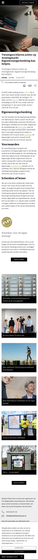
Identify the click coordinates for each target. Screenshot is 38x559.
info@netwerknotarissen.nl (16, 516)
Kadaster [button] (15, 100)
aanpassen (19, 548)
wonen (4, 78)
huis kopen (9, 82)
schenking (22, 82)
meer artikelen (19, 483)
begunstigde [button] (22, 127)
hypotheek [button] (27, 135)
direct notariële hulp (10, 557)
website (27, 92)
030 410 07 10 (11, 512)
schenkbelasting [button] (16, 166)
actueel (11, 78)
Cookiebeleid (18, 543)
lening (15, 82)
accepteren (19, 551)
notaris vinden (28, 2)
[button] (34, 86)
